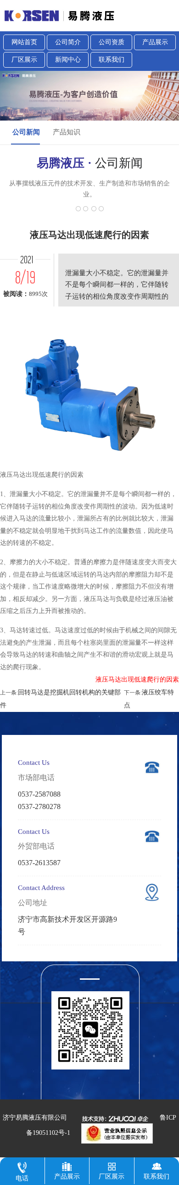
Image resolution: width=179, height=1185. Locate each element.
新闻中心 (68, 59)
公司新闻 (26, 132)
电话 (22, 1178)
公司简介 (68, 42)
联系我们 (111, 59)
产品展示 (155, 42)
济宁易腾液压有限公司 (35, 1117)
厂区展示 (24, 59)
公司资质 (111, 42)
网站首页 (24, 42)
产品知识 (66, 132)
